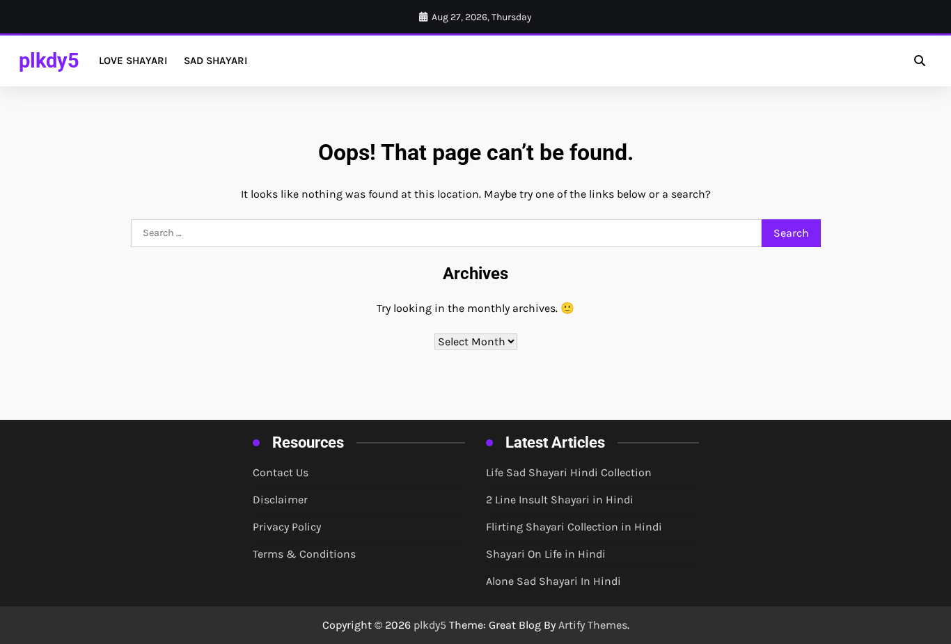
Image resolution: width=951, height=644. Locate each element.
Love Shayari (133, 60)
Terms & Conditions (304, 553)
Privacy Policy (287, 526)
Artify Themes (592, 624)
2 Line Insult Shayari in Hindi (560, 499)
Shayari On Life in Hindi (546, 553)
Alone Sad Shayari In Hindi (553, 581)
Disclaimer (280, 499)
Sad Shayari (215, 60)
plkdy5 (49, 60)
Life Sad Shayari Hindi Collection (569, 472)
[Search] (919, 60)
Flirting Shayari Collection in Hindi (574, 526)
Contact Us (280, 472)
